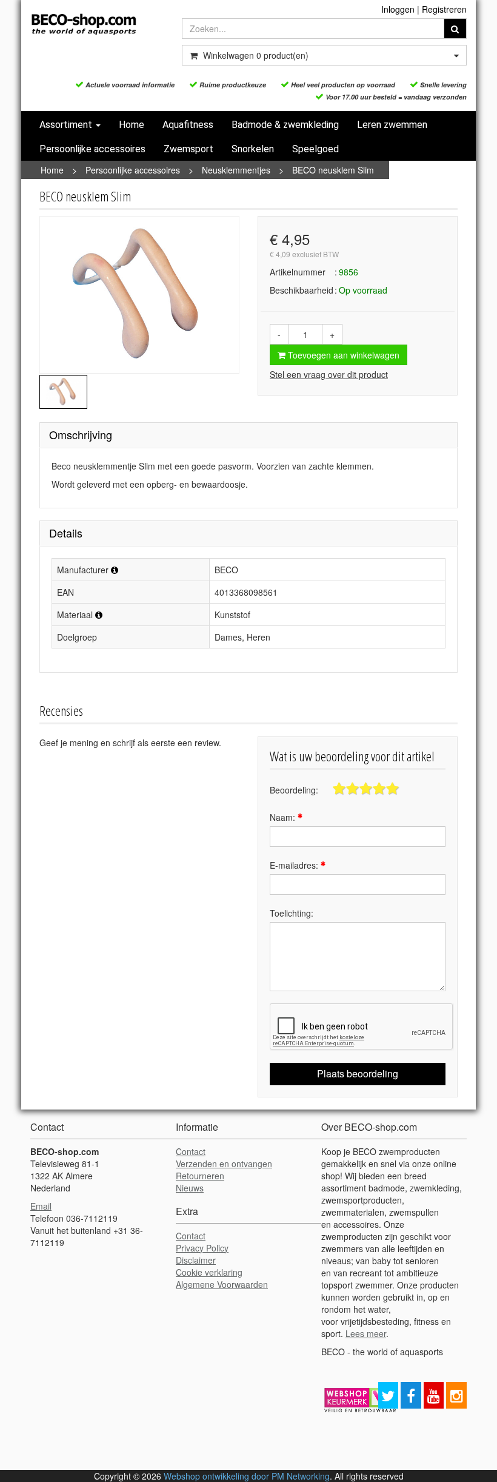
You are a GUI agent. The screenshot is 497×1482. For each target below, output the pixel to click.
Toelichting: (291, 913)
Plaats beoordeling (357, 1073)
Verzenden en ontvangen (224, 1163)
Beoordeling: (294, 790)
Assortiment (67, 124)
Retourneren (200, 1176)
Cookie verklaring (209, 1272)
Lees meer (365, 1333)
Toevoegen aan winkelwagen (342, 355)
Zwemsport (188, 149)
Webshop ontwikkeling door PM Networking (247, 1476)
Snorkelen (253, 149)
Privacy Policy (202, 1248)
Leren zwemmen (392, 124)
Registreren (444, 9)
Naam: (284, 817)
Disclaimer (196, 1260)
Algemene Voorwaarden (222, 1284)
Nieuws (190, 1188)
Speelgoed (315, 149)
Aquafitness (187, 124)
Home (131, 124)
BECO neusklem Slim (333, 170)
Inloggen (398, 9)
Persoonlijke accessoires (92, 149)
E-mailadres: (295, 865)
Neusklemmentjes (236, 170)
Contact (190, 1151)
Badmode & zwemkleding (285, 124)
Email (41, 1206)
